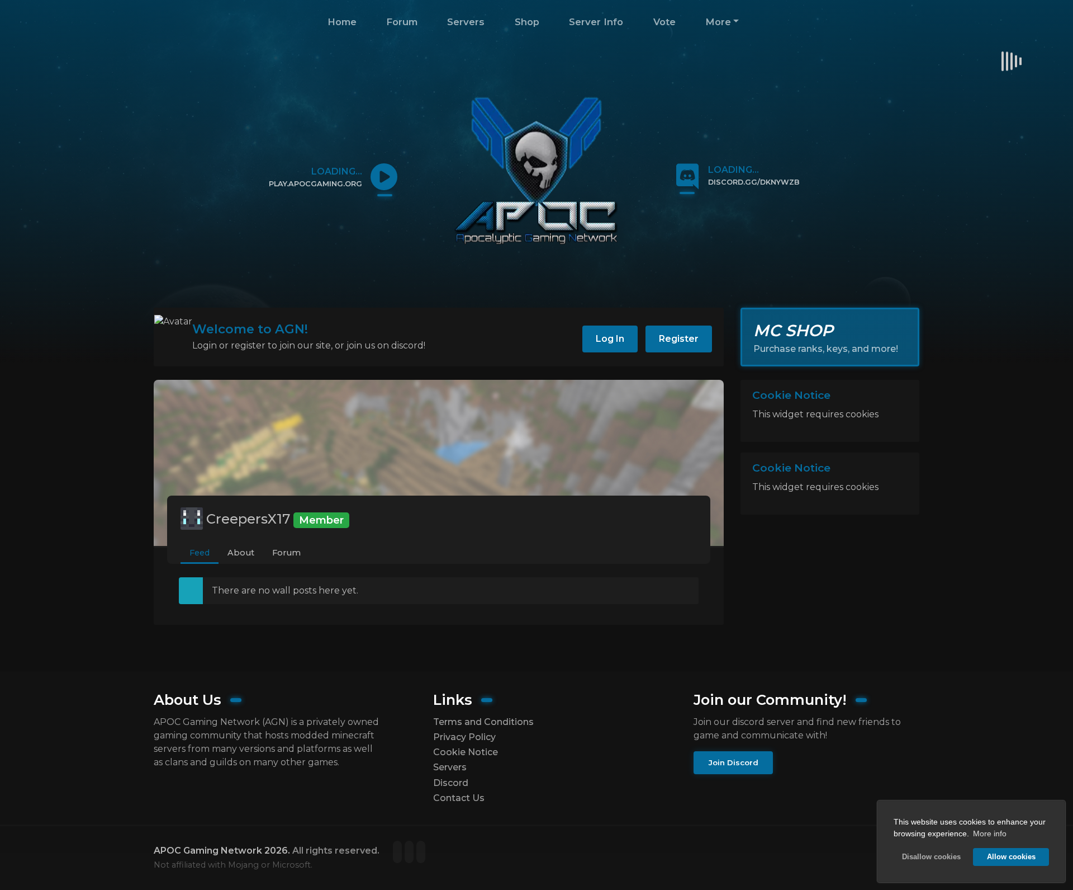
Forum (401, 21)
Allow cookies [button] (1011, 857)
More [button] (718, 21)
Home (342, 21)
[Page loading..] (399, 852)
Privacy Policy (464, 737)
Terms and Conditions (483, 722)
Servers (466, 21)
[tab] (200, 553)
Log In (610, 338)
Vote (664, 21)
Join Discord (733, 762)
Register (679, 338)
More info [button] (989, 833)
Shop (527, 21)
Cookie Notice (465, 752)
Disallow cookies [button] (931, 857)
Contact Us (459, 798)
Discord (450, 783)
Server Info (596, 21)
